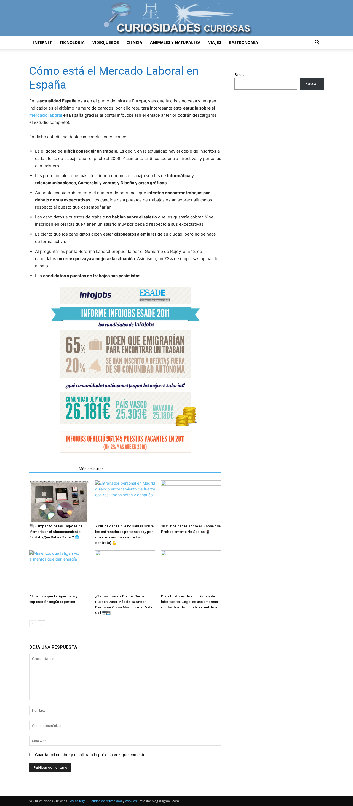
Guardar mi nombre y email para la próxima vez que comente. (90, 754)
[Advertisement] (279, 137)
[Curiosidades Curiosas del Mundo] (176, 18)
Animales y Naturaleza (175, 42)
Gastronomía (243, 42)
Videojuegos (105, 42)
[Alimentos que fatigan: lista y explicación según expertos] (59, 571)
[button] (317, 43)
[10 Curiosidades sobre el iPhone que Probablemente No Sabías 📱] (191, 501)
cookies (131, 801)
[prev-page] (32, 623)
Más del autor (91, 469)
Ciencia (134, 42)
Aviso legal (78, 801)
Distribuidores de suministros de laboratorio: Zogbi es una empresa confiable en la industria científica (189, 601)
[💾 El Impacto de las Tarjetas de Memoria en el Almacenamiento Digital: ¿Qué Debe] (59, 501)
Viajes (214, 42)
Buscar (240, 74)
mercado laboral (45, 115)
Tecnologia (72, 42)
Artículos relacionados (52, 469)
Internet (42, 42)
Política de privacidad (105, 801)
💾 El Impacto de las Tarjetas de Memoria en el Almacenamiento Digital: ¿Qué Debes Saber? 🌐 (55, 531)
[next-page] (41, 623)
